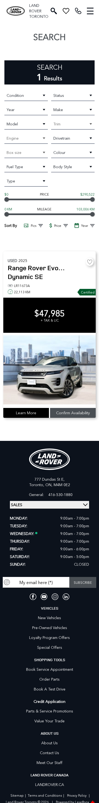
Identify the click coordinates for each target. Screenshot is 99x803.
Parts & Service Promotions (49, 711)
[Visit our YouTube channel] (44, 596)
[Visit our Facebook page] (33, 596)
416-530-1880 (60, 494)
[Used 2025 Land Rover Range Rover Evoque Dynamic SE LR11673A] (49, 370)
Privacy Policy (77, 795)
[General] (78, 11)
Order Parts (49, 679)
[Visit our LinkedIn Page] (66, 596)
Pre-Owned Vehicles (49, 627)
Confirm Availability (73, 413)
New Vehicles (49, 618)
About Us (49, 743)
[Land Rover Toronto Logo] (15, 11)
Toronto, (37, 485)
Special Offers (49, 647)
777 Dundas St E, (49, 479)
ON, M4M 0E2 (57, 485)
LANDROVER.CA (49, 784)
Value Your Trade (49, 721)
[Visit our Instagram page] (55, 596)
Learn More (26, 413)
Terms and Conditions (45, 795)
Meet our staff (49, 762)
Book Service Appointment (49, 669)
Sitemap (17, 795)
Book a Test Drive (49, 689)
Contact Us (49, 753)
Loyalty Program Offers (49, 637)
